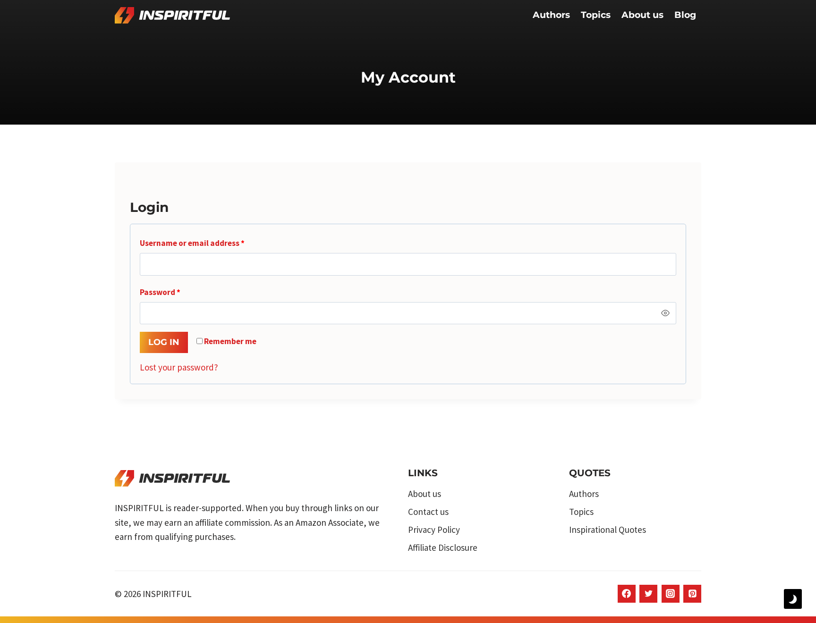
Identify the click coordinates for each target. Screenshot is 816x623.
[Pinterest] (692, 594)
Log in (163, 342)
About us (642, 14)
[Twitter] (648, 594)
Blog (685, 14)
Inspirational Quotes (607, 529)
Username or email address (208, 242)
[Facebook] (627, 594)
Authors (551, 14)
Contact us (428, 511)
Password (176, 291)
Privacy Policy (434, 529)
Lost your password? (179, 367)
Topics (596, 14)
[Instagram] (671, 594)
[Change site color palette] (793, 599)
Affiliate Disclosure (442, 547)
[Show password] (665, 313)
